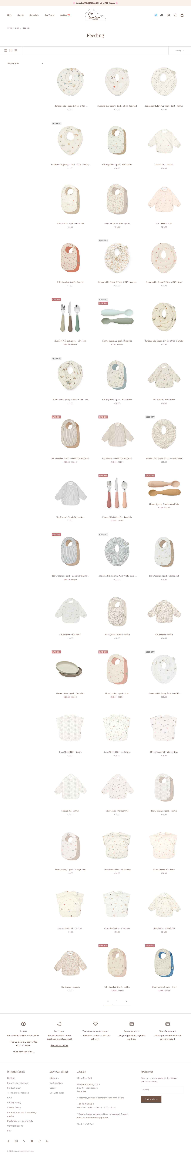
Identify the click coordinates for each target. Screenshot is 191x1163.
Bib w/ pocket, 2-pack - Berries (70, 282)
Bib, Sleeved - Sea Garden (164, 399)
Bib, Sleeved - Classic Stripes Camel (117, 458)
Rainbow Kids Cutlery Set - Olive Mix (70, 341)
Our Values (49, 15)
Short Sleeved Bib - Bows (164, 869)
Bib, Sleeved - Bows (164, 223)
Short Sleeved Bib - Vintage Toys (164, 752)
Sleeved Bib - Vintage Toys (117, 811)
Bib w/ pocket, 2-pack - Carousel (70, 223)
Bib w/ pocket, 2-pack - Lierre (117, 634)
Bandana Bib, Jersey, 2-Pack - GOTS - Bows (164, 282)
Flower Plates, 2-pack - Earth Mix (70, 693)
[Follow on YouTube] (31, 1141)
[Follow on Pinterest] (24, 1141)
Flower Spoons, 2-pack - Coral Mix (164, 504)
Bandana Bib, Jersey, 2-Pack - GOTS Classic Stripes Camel (164, 458)
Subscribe (151, 1099)
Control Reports (15, 1126)
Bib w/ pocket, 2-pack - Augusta (117, 223)
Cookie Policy (14, 1107)
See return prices (59, 1045)
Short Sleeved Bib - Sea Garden (117, 752)
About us (54, 1078)
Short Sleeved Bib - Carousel (70, 928)
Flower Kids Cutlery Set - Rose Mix (117, 517)
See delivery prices (24, 1051)
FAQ (9, 1097)
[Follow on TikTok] (39, 1141)
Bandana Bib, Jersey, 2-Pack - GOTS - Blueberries (70, 106)
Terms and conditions (18, 1093)
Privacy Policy (14, 1102)
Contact (11, 1078)
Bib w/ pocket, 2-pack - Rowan (164, 811)
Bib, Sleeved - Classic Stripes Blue (70, 517)
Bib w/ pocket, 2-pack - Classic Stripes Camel (70, 458)
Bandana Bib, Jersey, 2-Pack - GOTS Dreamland (164, 693)
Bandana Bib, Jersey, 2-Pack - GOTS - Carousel (117, 106)
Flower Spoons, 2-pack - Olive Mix (117, 341)
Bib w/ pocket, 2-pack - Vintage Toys (70, 869)
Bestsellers (34, 15)
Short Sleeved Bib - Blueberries (117, 869)
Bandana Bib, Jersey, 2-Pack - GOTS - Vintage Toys (70, 164)
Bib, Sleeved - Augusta (70, 987)
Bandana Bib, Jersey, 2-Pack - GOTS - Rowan (164, 106)
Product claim (14, 1088)
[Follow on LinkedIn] (47, 1141)
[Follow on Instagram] (16, 1141)
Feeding (26, 28)
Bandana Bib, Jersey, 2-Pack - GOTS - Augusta (117, 282)
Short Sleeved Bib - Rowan (70, 752)
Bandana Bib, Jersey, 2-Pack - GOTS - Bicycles (164, 341)
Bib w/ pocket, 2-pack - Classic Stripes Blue (70, 576)
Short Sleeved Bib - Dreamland (117, 928)
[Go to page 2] (126, 1001)
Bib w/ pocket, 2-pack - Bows (117, 693)
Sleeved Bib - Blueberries (164, 928)
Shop (9, 15)
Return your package (17, 1083)
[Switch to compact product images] (16, 51)
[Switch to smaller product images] (11, 51)
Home (9, 28)
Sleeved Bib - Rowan (70, 811)
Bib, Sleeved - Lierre (164, 634)
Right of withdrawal (167, 1031)
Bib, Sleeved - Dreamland (70, 634)
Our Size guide (57, 1093)
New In (20, 15)
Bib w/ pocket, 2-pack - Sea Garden (117, 399)
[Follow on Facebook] (8, 1141)
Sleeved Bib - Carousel (164, 164)
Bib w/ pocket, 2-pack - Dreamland (164, 576)
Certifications (56, 1083)
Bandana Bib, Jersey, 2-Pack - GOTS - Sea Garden (70, 399)
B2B (9, 1131)
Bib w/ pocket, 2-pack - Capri (164, 987)
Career (53, 1088)
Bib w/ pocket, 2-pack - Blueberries (117, 164)
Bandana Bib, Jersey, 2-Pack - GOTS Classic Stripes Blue (117, 576)
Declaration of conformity (20, 1121)
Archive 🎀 (65, 15)
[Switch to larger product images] (5, 51)
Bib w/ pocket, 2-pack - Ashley (117, 987)
